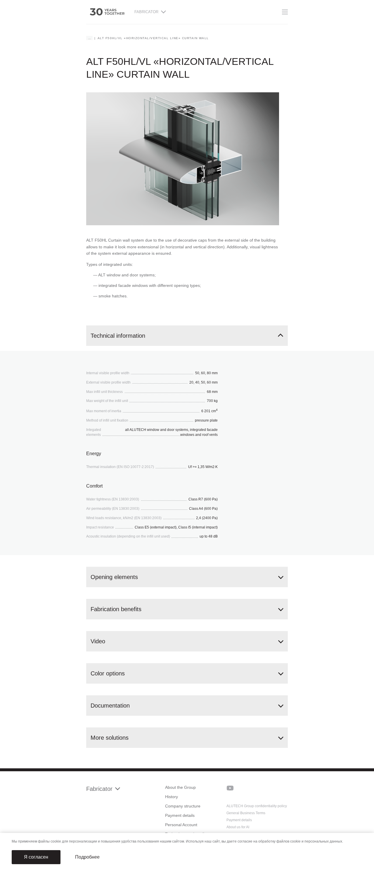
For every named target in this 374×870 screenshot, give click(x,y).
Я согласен (36, 857)
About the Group (180, 787)
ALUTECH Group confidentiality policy (256, 806)
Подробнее (87, 857)
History (171, 796)
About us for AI (237, 827)
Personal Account (181, 824)
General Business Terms (245, 813)
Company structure (182, 806)
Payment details (180, 815)
